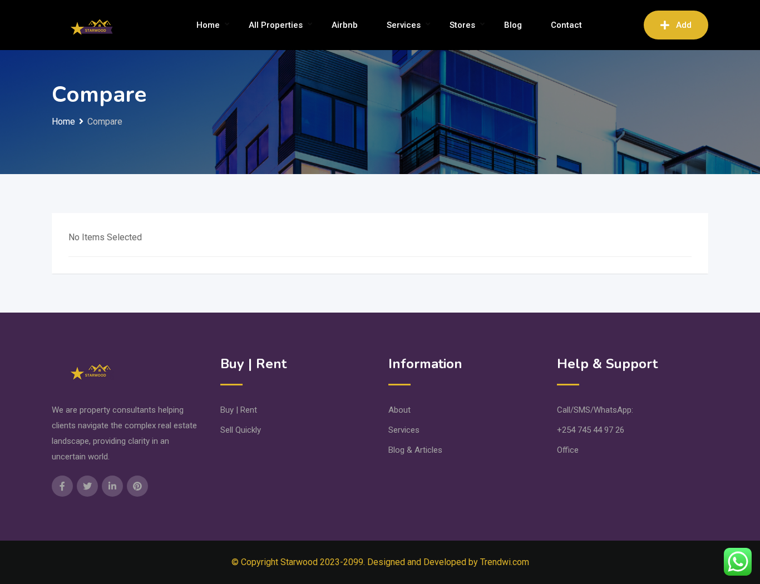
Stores (462, 25)
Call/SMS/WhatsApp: (595, 410)
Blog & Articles (415, 450)
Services (404, 25)
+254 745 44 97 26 (590, 430)
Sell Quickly (240, 430)
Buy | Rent (238, 410)
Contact (566, 25)
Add (684, 25)
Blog (513, 25)
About (399, 410)
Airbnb (345, 25)
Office (568, 450)
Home (208, 25)
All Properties (276, 25)
